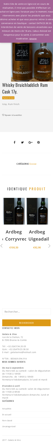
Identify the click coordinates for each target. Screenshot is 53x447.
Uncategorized (9, 426)
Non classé (7, 420)
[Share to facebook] (14, 142)
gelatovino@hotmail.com (23, 352)
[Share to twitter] (22, 142)
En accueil (6, 414)
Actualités (6, 408)
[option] (32, 55)
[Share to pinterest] (38, 142)
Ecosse (33, 163)
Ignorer (33, 38)
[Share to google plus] (30, 142)
